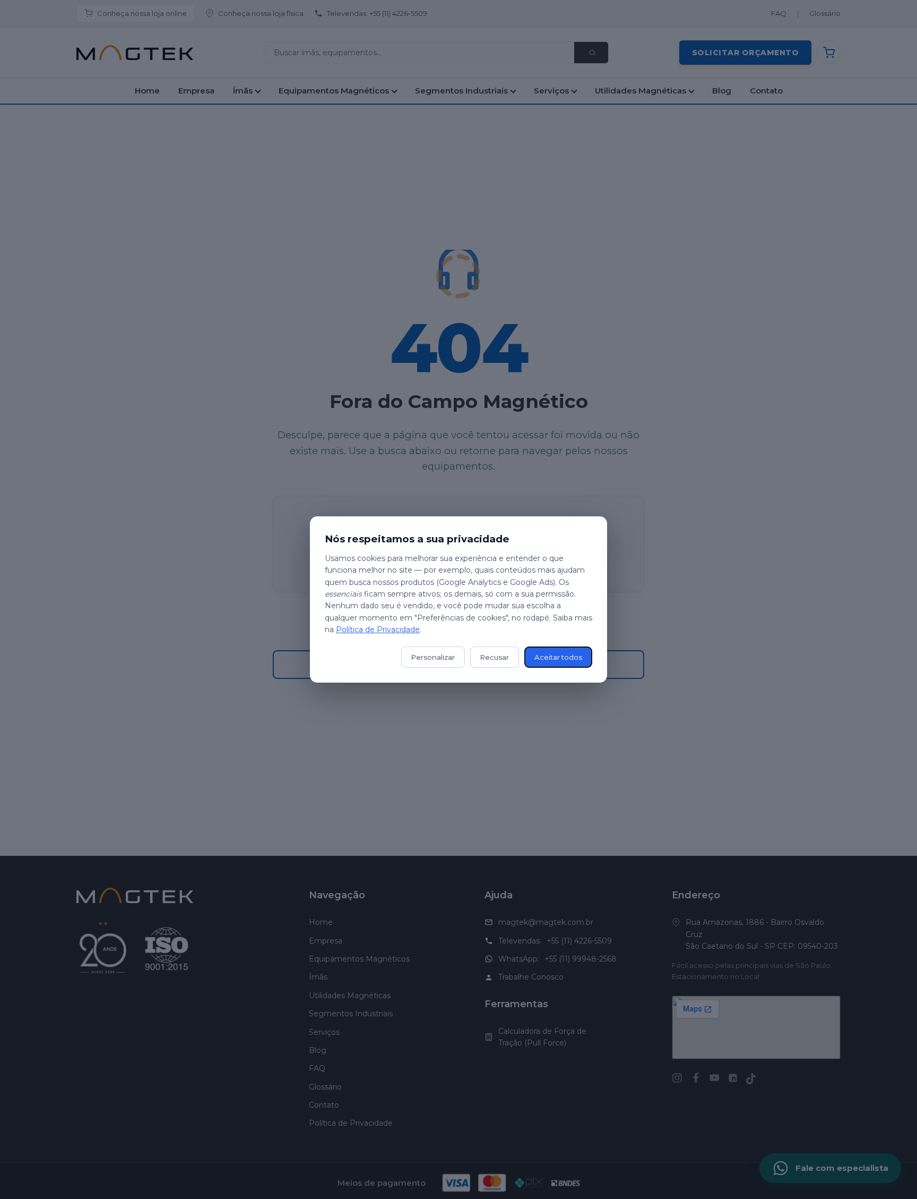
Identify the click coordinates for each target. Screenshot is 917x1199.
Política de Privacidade (378, 629)
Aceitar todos (558, 657)
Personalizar (433, 657)
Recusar (494, 657)
